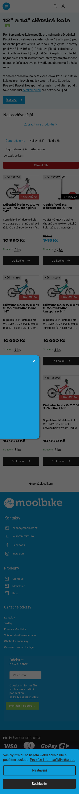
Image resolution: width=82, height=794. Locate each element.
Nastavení (39, 770)
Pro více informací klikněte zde (52, 760)
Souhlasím (39, 784)
